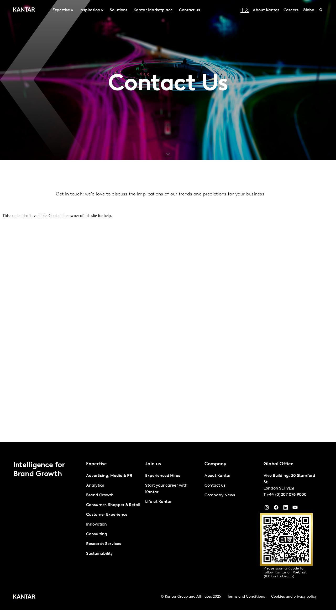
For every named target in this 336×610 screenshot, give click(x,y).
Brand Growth (100, 495)
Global (309, 10)
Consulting (96, 534)
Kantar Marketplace (153, 10)
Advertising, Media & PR (109, 476)
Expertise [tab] (61, 10)
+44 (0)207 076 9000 (287, 495)
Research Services (103, 544)
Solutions (118, 10)
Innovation (96, 524)
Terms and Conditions (246, 597)
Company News (219, 495)
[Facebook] (276, 508)
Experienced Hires (162, 476)
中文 (244, 10)
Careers (291, 10)
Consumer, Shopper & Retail (113, 505)
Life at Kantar (158, 502)
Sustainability (99, 554)
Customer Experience (106, 515)
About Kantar (266, 10)
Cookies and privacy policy (294, 597)
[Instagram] (267, 508)
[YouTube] (285, 508)
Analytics (95, 485)
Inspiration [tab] (90, 10)
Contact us (189, 10)
